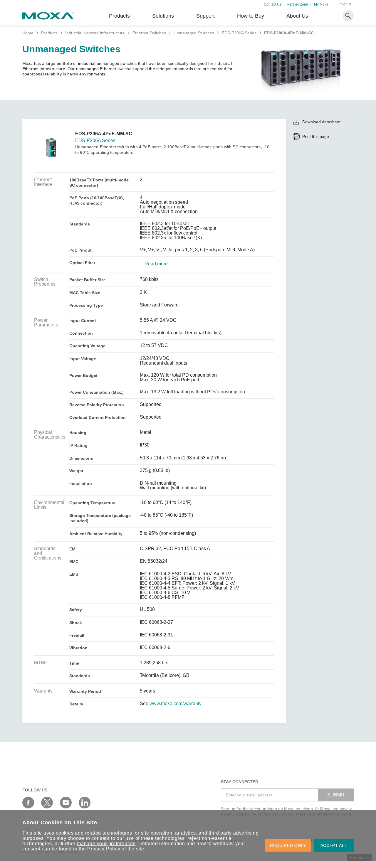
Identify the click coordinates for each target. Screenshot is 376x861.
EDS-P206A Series (239, 33)
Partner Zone (297, 4)
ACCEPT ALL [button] (333, 845)
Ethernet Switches (149, 33)
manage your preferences (106, 843)
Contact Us (272, 4)
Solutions (163, 16)
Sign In (345, 4)
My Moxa (321, 4)
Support (205, 16)
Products (49, 33)
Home (27, 33)
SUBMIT (336, 794)
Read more (156, 264)
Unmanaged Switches (194, 33)
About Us (297, 16)
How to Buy (250, 16)
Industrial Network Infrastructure (95, 33)
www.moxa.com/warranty (176, 703)
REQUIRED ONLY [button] (288, 845)
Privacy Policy (103, 848)
